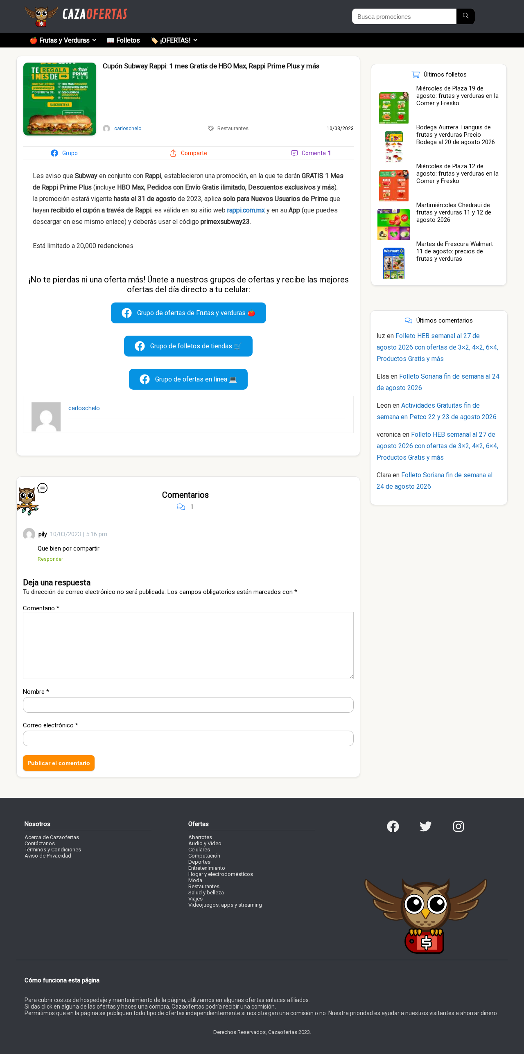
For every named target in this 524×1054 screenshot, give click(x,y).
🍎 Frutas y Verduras (59, 40)
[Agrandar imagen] (59, 66)
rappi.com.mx (246, 210)
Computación (204, 856)
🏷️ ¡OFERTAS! (170, 40)
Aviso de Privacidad (48, 856)
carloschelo (84, 408)
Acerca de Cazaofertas (52, 837)
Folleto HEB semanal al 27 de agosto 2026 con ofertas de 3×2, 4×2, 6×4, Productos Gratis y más (437, 347)
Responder (50, 559)
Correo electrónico (50, 725)
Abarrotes (200, 837)
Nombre (36, 691)
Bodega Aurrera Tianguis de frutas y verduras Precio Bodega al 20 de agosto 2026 (455, 135)
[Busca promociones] (465, 16)
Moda (195, 880)
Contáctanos (40, 843)
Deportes (199, 862)
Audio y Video (204, 843)
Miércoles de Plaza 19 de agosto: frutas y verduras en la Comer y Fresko (457, 96)
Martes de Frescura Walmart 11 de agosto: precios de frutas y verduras (454, 251)
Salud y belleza (206, 892)
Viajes (195, 899)
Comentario (41, 608)
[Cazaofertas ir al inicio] (76, 10)
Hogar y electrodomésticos (220, 874)
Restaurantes (232, 128)
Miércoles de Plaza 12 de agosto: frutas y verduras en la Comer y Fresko (457, 174)
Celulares (199, 849)
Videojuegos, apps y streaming (225, 905)
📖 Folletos (123, 40)
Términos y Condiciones (53, 849)
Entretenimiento (206, 868)
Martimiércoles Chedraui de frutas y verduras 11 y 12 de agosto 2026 (453, 212)
